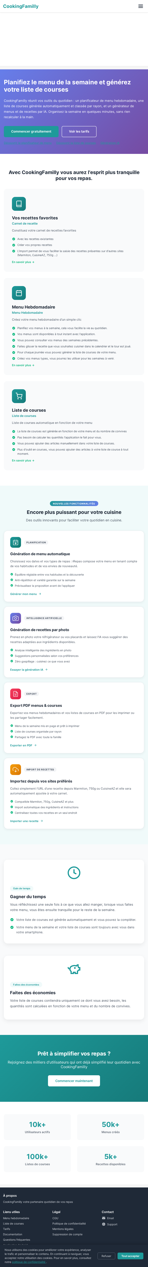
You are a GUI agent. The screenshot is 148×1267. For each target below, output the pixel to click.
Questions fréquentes (16, 1239)
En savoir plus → (23, 262)
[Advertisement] (74, 39)
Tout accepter (130, 1256)
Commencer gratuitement (31, 131)
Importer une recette (24, 821)
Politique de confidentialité (69, 1223)
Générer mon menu (23, 594)
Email (110, 1218)
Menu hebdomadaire (16, 1218)
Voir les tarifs (79, 131)
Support (112, 1224)
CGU (55, 1218)
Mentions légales (62, 1228)
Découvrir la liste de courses (76, 143)
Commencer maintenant (74, 1081)
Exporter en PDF (21, 745)
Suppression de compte (67, 1234)
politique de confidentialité (29, 1262)
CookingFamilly (21, 6)
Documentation (12, 1234)
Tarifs (6, 1228)
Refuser (106, 1256)
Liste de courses (13, 1223)
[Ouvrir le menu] (140, 6)
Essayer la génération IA (26, 669)
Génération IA (109, 143)
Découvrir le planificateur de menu (28, 143)
